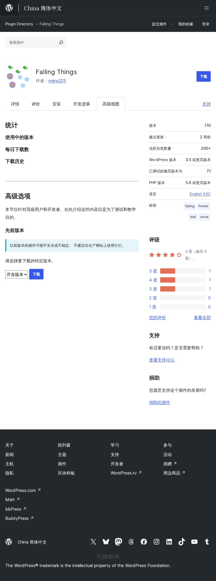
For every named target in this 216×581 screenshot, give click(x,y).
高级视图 (110, 103)
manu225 (57, 80)
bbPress (16, 509)
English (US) (200, 194)
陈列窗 (64, 445)
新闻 (9, 454)
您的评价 (157, 317)
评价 (36, 103)
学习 (115, 445)
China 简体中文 (32, 542)
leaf (193, 217)
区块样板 (66, 473)
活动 (167, 454)
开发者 (117, 463)
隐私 (9, 473)
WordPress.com (23, 490)
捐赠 (170, 463)
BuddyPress (19, 518)
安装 (56, 103)
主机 (9, 463)
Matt (12, 499)
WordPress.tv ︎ (126, 473)
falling (189, 206)
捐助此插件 (159, 402)
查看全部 (202, 317)
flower (204, 206)
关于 (9, 445)
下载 (203, 76)
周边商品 (174, 473)
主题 (62, 454)
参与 (167, 445)
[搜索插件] (61, 42)
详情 (15, 103)
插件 (62, 463)
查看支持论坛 (161, 359)
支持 (206, 103)
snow (204, 217)
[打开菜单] (207, 8)
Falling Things (56, 72)
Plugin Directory (19, 24)
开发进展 (81, 103)
